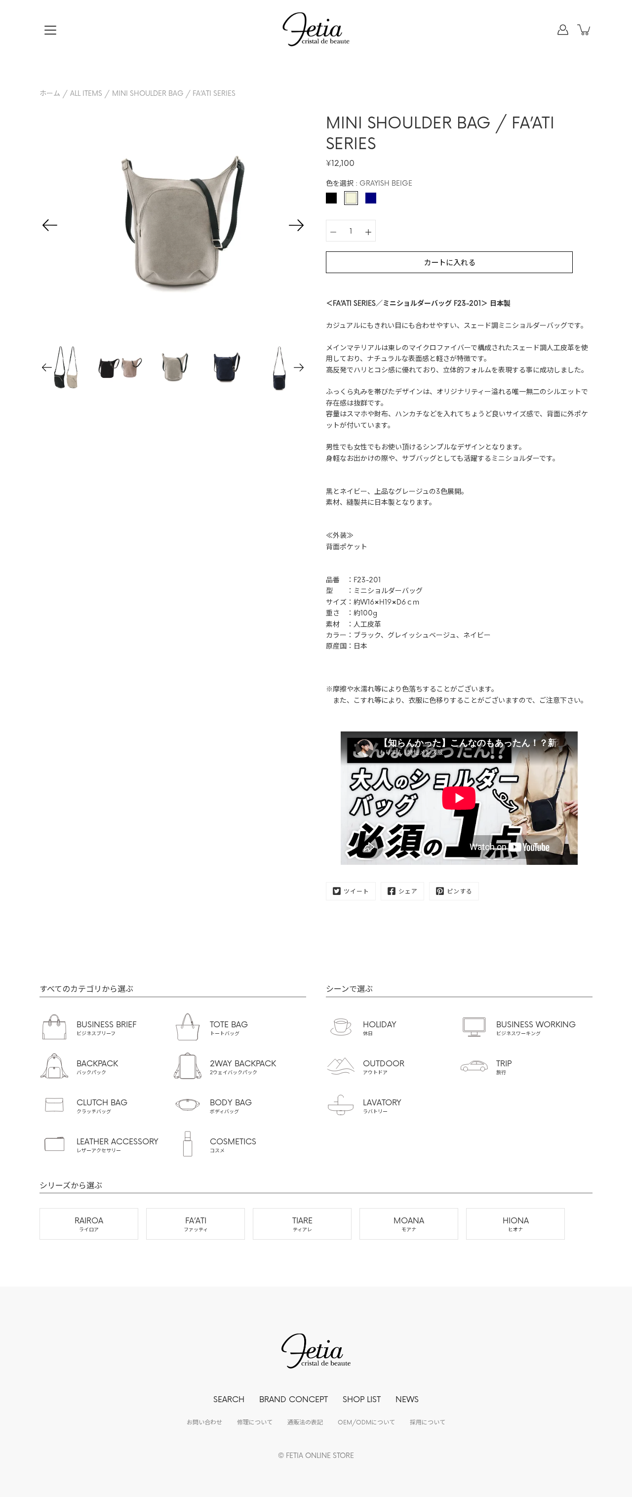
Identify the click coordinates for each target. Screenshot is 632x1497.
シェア (408, 891)
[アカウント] (563, 30)
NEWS (407, 1399)
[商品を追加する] (584, 30)
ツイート (356, 891)
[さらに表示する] (50, 30)
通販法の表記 (305, 1422)
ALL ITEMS (86, 93)
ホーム (50, 93)
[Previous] (50, 225)
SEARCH (228, 1399)
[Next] (296, 225)
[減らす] (333, 231)
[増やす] (368, 231)
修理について (255, 1422)
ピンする (460, 891)
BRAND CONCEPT (293, 1399)
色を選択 (369, 183)
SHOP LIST (362, 1399)
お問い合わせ (204, 1422)
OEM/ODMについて (366, 1422)
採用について (427, 1422)
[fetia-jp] (316, 29)
